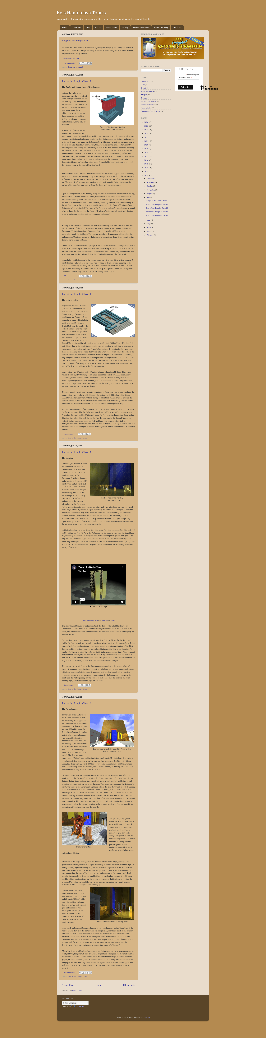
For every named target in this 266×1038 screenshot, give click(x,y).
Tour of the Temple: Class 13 (76, 452)
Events (143, 88)
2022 (146, 137)
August (150, 193)
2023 (146, 133)
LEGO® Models (147, 91)
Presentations (111, 27)
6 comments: (69, 434)
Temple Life (146, 108)
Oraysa (144, 94)
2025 (146, 126)
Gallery (125, 27)
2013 (146, 171)
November (151, 182)
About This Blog (161, 27)
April (149, 227)
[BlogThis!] (83, 63)
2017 (146, 156)
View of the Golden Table (90, 620)
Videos (98, 27)
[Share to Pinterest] (90, 63)
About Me (177, 27)
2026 (146, 122)
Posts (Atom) (77, 990)
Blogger (147, 1017)
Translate (80, 1006)
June (148, 220)
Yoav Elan (105, 620)
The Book (76, 27)
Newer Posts (68, 985)
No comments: (69, 63)
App (143, 84)
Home (64, 27)
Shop (88, 27)
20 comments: (69, 275)
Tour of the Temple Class (77, 279)
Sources (144, 98)
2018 (146, 152)
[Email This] (80, 63)
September (151, 190)
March (149, 231)
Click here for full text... (71, 58)
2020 (146, 145)
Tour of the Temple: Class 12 (76, 703)
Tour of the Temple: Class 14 (76, 294)
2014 (146, 167)
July (148, 197)
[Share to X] (85, 63)
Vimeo (113, 620)
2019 (146, 148)
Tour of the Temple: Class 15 (76, 81)
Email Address (185, 77)
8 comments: (69, 685)
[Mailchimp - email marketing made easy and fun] (209, 90)
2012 (146, 175)
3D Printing (145, 81)
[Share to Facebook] (88, 63)
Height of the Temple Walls (75, 40)
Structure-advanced (75, 67)
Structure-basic (147, 104)
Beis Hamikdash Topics (81, 12)
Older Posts (129, 985)
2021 (146, 141)
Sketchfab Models (141, 27)
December (151, 178)
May (148, 223)
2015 (146, 164)
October (150, 186)
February (150, 235)
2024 (146, 129)
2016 (146, 160)
